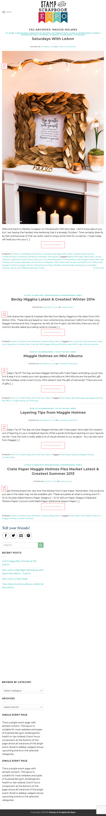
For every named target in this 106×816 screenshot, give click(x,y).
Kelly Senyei (70, 262)
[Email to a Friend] (21, 535)
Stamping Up (80, 265)
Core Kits (20, 344)
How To (34, 352)
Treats (41, 268)
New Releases (52, 295)
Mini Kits (62, 344)
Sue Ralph (91, 265)
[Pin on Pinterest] (28, 535)
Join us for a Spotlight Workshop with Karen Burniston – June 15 (22, 572)
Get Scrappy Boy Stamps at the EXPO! (19, 563)
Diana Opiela (68, 307)
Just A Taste (59, 262)
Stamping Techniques (61, 35)
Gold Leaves (14, 262)
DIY (41, 259)
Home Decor (35, 33)
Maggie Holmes (26, 265)
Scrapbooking (83, 33)
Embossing (70, 259)
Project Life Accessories (87, 344)
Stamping (43, 35)
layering (84, 398)
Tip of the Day (62, 352)
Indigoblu (48, 262)
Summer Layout (9, 268)
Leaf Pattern (82, 262)
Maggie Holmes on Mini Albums (53, 356)
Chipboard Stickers (18, 259)
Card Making (21, 33)
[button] (7, 12)
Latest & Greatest (34, 295)
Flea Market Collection (91, 516)
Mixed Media (68, 265)
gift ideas (75, 398)
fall (96, 259)
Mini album (7, 401)
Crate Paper (65, 398)
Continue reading (53, 245)
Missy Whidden (55, 265)
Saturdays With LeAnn (63, 33)
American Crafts (95, 341)
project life (71, 344)
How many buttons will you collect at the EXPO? (22, 586)
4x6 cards (83, 341)
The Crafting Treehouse (27, 268)
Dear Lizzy (30, 344)
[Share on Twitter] (13, 535)
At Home (10, 33)
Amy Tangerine (9, 344)
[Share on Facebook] (5, 535)
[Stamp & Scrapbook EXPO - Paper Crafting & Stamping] (53, 12)
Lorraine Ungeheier (68, 364)
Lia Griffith (92, 262)
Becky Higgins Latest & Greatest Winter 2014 (53, 299)
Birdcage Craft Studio (84, 257)
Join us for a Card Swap (15, 579)
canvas (98, 257)
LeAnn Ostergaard (67, 47)
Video (79, 295)
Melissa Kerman (41, 265)
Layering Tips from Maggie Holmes (53, 412)
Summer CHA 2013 (25, 518)
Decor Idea (33, 259)
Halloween (26, 262)
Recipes (47, 33)
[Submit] (40, 545)
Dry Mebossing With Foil (54, 259)
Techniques (79, 35)
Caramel (6, 259)
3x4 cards (73, 341)
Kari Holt (39, 344)
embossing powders (85, 259)
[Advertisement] (53, 281)
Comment (99, 268)
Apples (70, 257)
